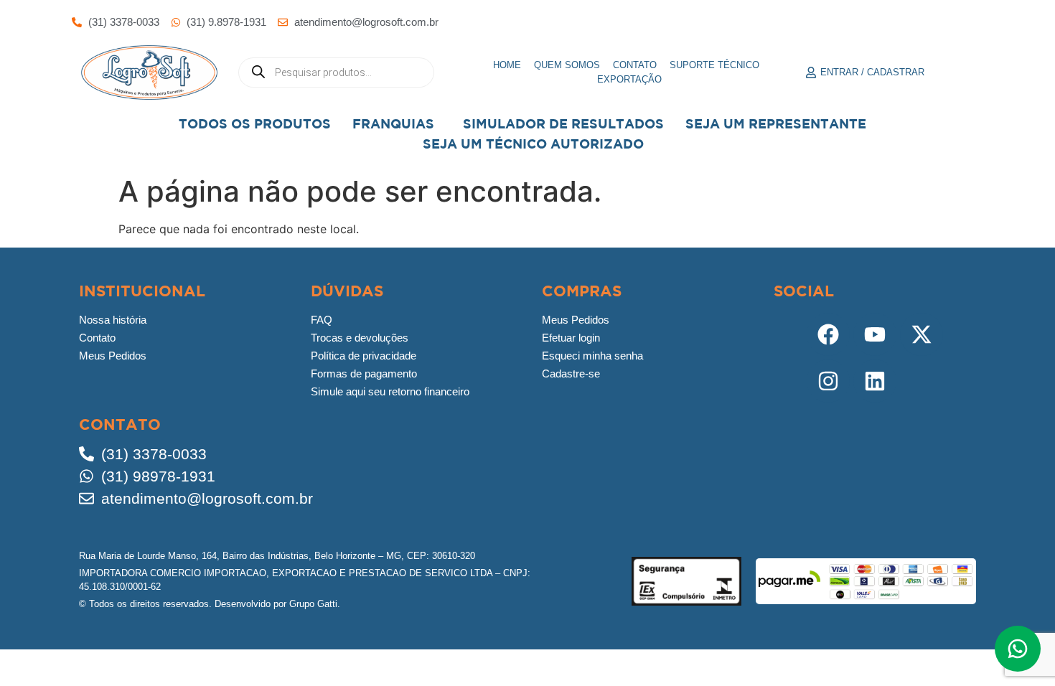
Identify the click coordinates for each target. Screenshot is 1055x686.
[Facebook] (828, 334)
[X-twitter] (921, 334)
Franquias (393, 123)
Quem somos (567, 65)
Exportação (629, 79)
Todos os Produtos (255, 123)
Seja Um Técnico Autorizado (533, 143)
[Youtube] (874, 334)
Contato (635, 65)
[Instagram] (828, 381)
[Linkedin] (874, 381)
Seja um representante (775, 123)
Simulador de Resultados (563, 123)
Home (507, 65)
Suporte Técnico (714, 65)
